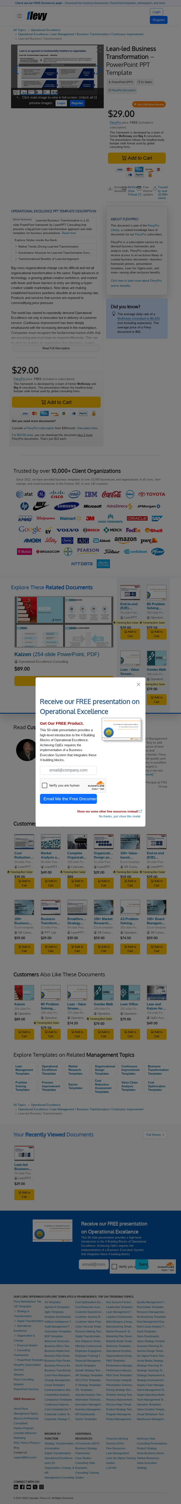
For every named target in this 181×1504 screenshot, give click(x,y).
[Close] (138, 684)
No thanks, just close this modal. (120, 816)
